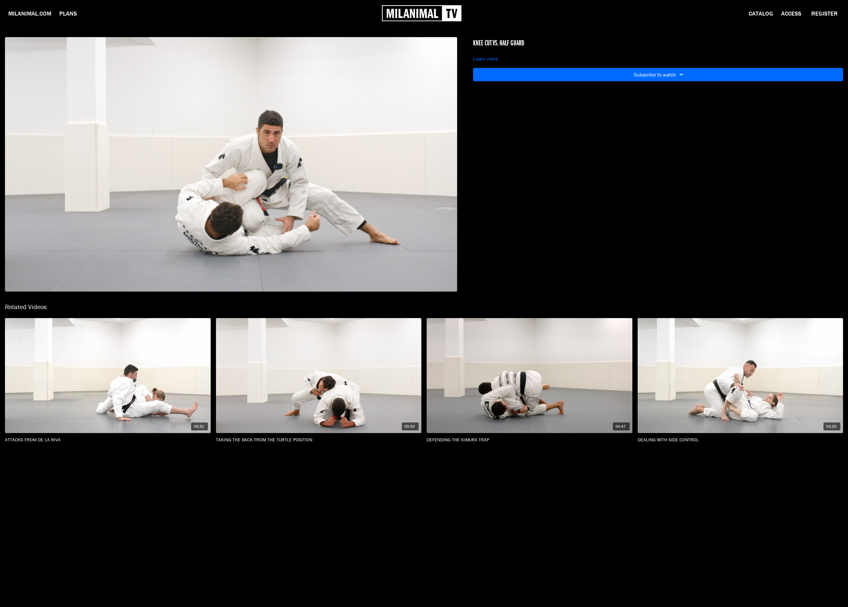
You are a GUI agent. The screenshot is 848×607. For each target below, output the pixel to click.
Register (824, 13)
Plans (68, 13)
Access (791, 13)
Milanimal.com (29, 13)
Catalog (761, 13)
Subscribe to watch (655, 74)
